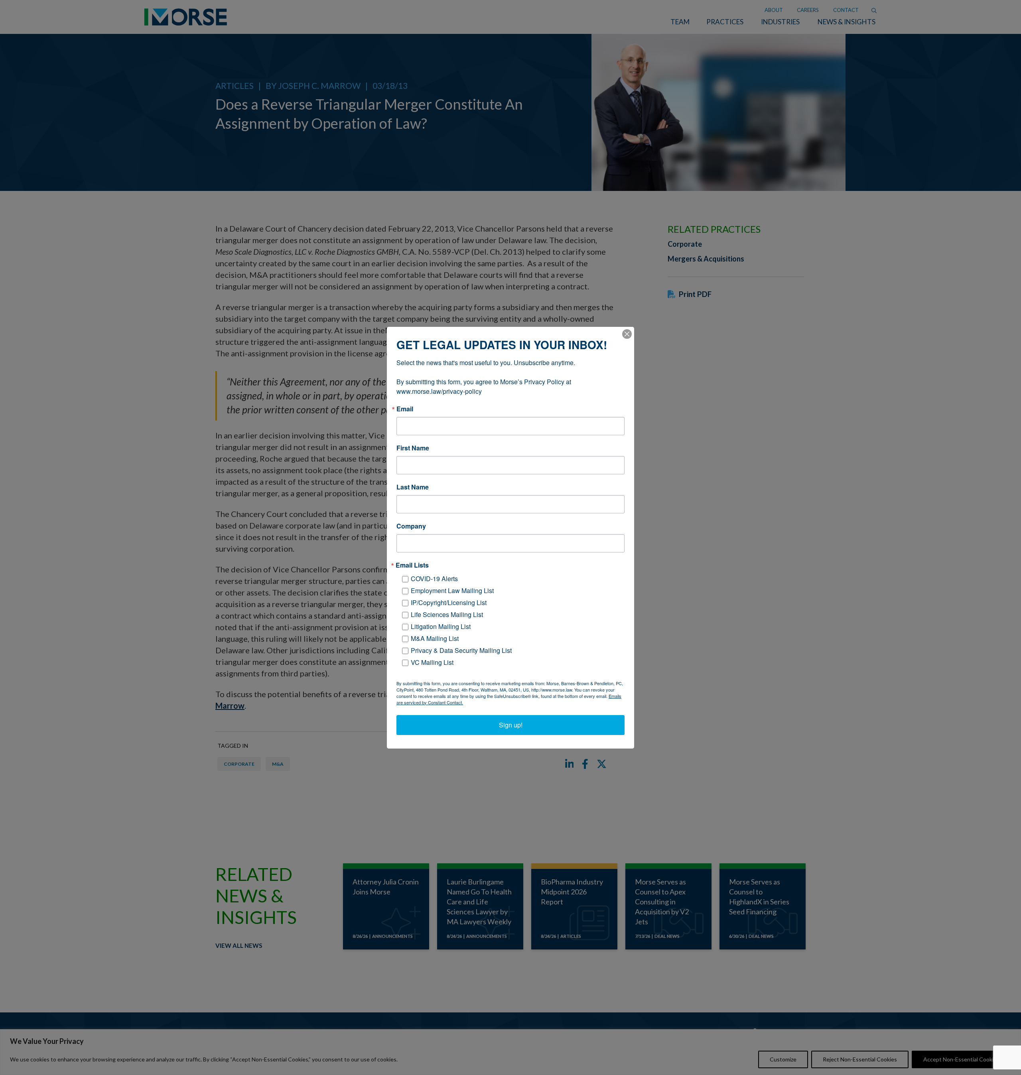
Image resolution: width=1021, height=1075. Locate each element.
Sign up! (510, 724)
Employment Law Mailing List (452, 590)
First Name (412, 448)
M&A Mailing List (435, 638)
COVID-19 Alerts (434, 578)
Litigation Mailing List (441, 626)
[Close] (627, 334)
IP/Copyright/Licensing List (449, 602)
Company (411, 526)
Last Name (412, 487)
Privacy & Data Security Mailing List (461, 650)
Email (404, 409)
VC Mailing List (432, 662)
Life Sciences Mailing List (447, 614)
